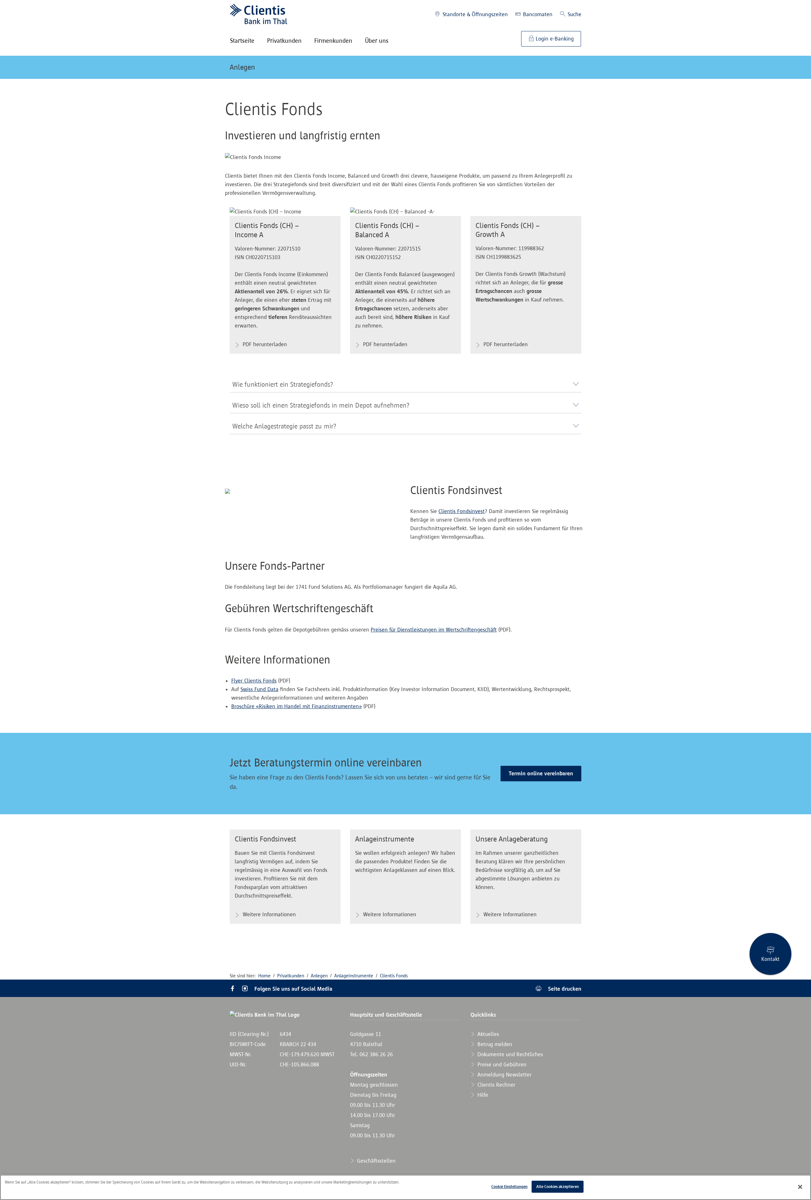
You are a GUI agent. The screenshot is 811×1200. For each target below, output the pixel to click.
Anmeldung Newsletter (504, 1074)
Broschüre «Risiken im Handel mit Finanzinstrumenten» (296, 706)
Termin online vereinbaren (541, 773)
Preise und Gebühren (501, 1064)
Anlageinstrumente (353, 975)
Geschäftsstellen (375, 1161)
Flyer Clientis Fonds (254, 680)
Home (264, 975)
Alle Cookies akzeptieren (557, 1186)
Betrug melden (494, 1044)
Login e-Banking (554, 38)
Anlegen (242, 67)
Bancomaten (536, 14)
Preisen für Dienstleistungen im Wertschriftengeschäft (434, 629)
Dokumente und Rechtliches (509, 1054)
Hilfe (482, 1095)
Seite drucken (563, 989)
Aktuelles (487, 1034)
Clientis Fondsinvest (461, 511)
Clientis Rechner (495, 1085)
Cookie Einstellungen (509, 1186)
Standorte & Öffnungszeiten (474, 14)
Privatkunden (290, 975)
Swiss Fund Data (259, 689)
